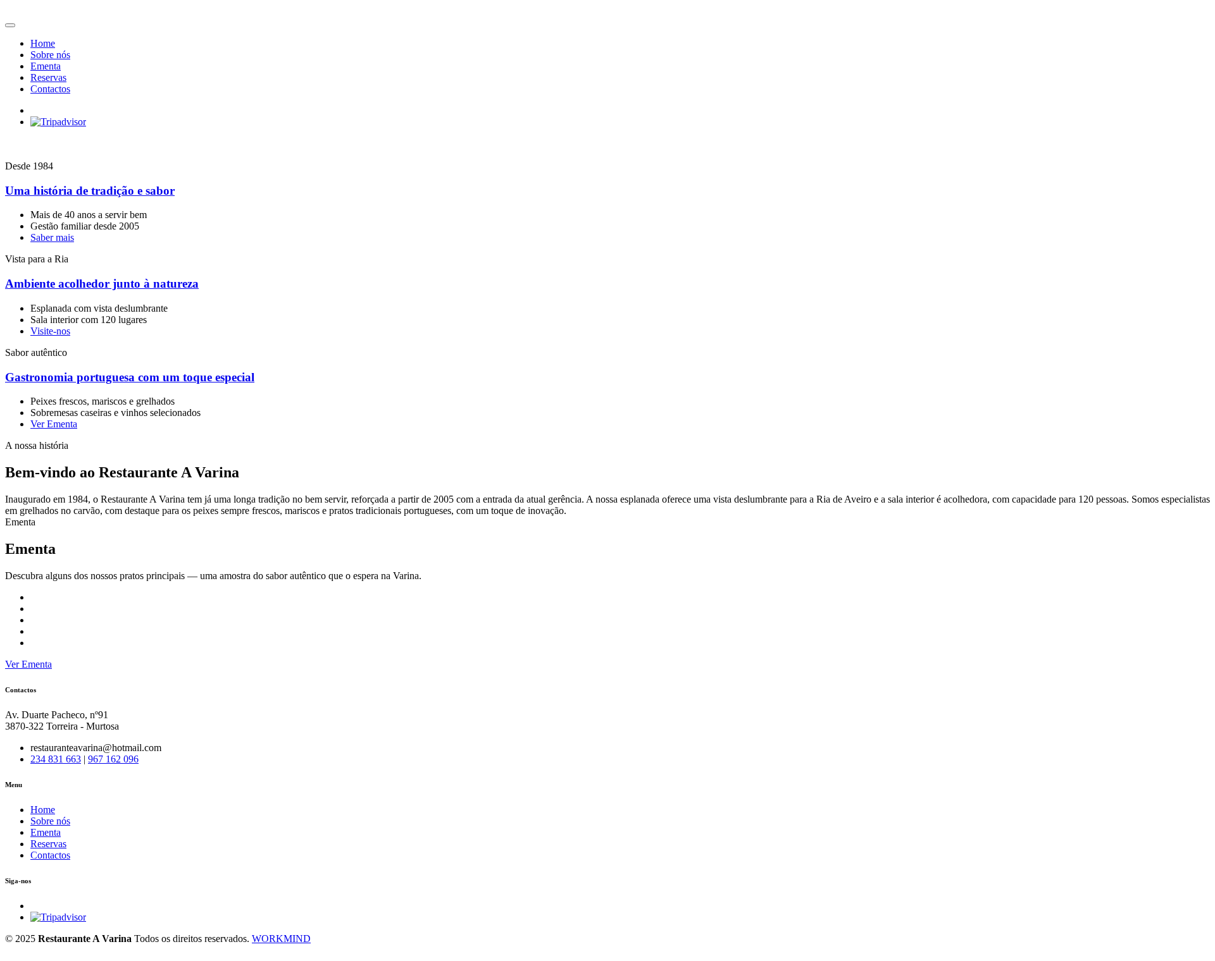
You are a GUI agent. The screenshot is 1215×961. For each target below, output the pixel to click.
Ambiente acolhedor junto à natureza (102, 283)
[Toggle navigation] (10, 25)
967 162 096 (113, 759)
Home (42, 43)
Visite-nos (50, 331)
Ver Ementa (53, 424)
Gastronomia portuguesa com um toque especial (129, 377)
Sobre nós (50, 54)
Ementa (45, 66)
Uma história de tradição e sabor (90, 190)
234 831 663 (55, 759)
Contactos (50, 88)
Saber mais (52, 237)
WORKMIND (281, 938)
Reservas (48, 77)
